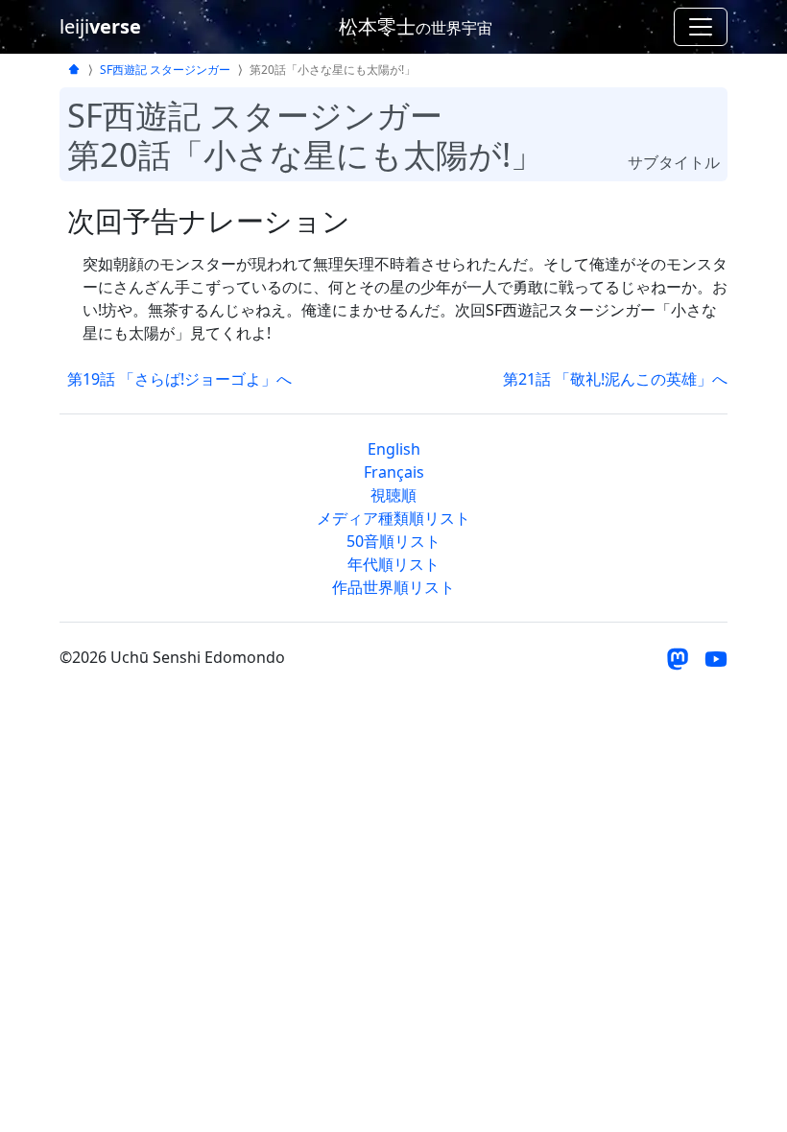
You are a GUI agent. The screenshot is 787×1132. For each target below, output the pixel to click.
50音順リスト (393, 541)
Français (394, 472)
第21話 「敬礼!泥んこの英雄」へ (615, 378)
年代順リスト (393, 564)
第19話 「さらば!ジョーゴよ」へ (179, 378)
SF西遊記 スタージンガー (165, 69)
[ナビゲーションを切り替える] (700, 27)
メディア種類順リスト (393, 518)
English (394, 449)
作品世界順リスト (393, 587)
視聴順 (393, 495)
